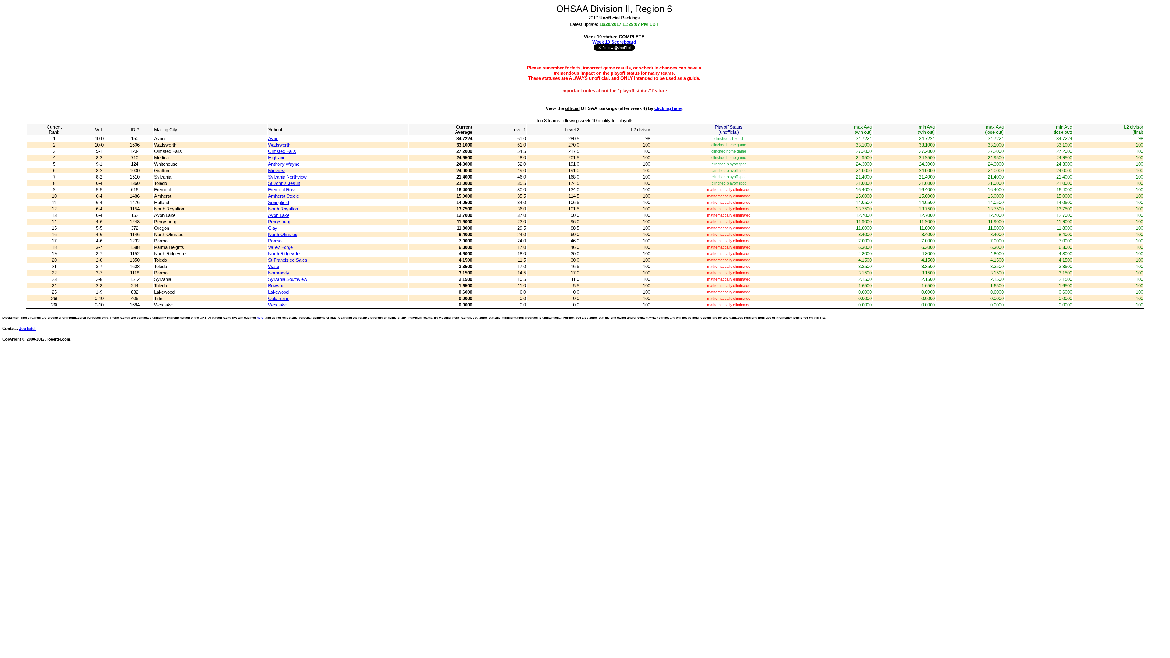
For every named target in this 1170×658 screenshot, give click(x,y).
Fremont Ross (282, 189)
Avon (273, 138)
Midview (276, 170)
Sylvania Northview (287, 176)
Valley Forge (280, 247)
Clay (272, 228)
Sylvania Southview (287, 279)
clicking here (668, 108)
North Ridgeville (284, 253)
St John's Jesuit (284, 183)
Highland (276, 157)
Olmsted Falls (282, 151)
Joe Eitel (27, 329)
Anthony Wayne (284, 164)
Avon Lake (278, 215)
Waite (273, 266)
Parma (275, 240)
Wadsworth (279, 144)
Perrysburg (279, 221)
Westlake (277, 304)
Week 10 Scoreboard (614, 41)
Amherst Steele (283, 196)
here (260, 317)
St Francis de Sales (287, 260)
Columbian (278, 298)
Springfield (278, 202)
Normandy (278, 272)
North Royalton (283, 208)
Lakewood (278, 292)
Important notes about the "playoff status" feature (614, 90)
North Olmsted (282, 234)
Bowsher (277, 285)
